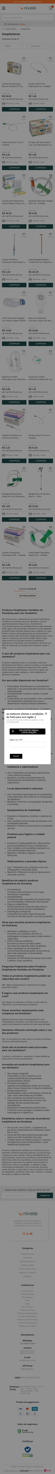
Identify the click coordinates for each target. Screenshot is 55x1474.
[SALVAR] (16, 756)
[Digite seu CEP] (27, 743)
